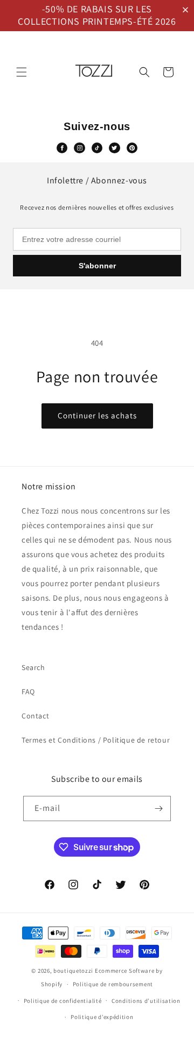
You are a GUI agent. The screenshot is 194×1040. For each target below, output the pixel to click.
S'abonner (97, 265)
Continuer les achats (97, 415)
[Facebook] (62, 148)
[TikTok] (97, 148)
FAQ (28, 691)
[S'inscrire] (158, 808)
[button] (187, 10)
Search (33, 667)
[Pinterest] (132, 148)
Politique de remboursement (113, 984)
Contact (35, 716)
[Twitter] (114, 148)
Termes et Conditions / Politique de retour (96, 740)
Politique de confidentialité (63, 1001)
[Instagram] (79, 148)
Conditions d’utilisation (146, 1001)
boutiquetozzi (73, 970)
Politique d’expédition (102, 1017)
